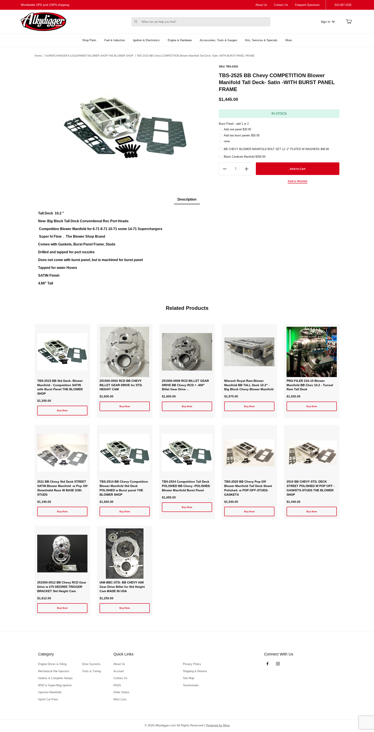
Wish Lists (120, 699)
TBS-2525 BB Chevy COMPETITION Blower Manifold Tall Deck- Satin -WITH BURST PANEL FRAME (196, 55)
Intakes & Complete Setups (55, 678)
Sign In (325, 21)
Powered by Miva (218, 725)
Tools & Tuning (91, 671)
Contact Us (281, 5)
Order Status (121, 692)
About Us (261, 5)
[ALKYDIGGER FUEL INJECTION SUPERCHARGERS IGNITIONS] (43, 21)
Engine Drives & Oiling (52, 664)
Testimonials (191, 685)
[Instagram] (278, 663)
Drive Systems (91, 664)
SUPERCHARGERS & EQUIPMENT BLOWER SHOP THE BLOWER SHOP (89, 55)
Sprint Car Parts (48, 699)
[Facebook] (267, 663)
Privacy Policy (192, 664)
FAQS (117, 685)
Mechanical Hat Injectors (53, 671)
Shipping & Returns (195, 671)
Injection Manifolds (50, 692)
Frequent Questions (307, 5)
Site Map (188, 678)
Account (118, 671)
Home (38, 55)
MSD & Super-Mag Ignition (55, 685)
